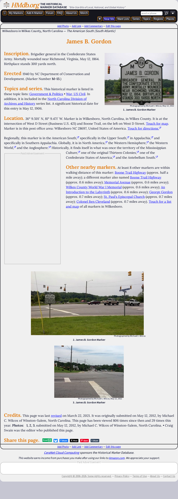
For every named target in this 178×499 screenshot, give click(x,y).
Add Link (76, 26)
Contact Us (169, 476)
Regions (158, 18)
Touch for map (157, 123)
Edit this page (113, 26)
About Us (71, 12)
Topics (146, 18)
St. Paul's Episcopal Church (124, 197)
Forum (50, 12)
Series (136, 18)
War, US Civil (75, 94)
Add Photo (63, 26)
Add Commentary (93, 26)
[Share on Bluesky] (56, 440)
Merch (84, 12)
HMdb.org (25, 5)
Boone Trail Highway (130, 172)
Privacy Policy (122, 476)
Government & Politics (46, 94)
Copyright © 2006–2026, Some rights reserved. (86, 476)
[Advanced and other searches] (172, 13)
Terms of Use (139, 476)
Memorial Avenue (117, 182)
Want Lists (123, 18)
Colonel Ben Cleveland (93, 201)
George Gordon (161, 192)
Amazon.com (117, 458)
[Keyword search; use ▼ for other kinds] (166, 13)
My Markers (16, 12)
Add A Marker (34, 12)
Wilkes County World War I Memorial (94, 187)
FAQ (59, 12)
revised (56, 415)
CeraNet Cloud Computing (61, 452)
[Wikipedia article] (78, 138)
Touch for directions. (143, 128)
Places (170, 18)
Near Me (109, 18)
